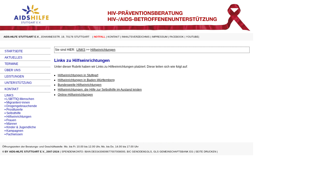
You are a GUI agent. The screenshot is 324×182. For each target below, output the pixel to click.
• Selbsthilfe (10, 113)
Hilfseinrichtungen (102, 49)
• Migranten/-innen (15, 102)
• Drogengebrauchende (18, 106)
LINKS (6, 95)
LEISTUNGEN (12, 76)
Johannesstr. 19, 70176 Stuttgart (65, 36)
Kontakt (113, 36)
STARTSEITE (11, 51)
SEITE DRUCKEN (205, 151)
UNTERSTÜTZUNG (16, 83)
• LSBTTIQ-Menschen (17, 99)
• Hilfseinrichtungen (15, 116)
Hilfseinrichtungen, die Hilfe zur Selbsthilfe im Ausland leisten (100, 89)
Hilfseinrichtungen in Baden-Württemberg (86, 80)
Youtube (192, 36)
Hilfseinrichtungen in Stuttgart (78, 75)
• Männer (8, 123)
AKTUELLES (11, 57)
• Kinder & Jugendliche (18, 127)
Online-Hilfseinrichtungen (75, 94)
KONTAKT (9, 89)
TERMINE (9, 64)
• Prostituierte (11, 109)
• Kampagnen (11, 131)
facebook (177, 36)
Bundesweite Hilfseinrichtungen (80, 85)
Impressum (159, 36)
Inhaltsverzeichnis (136, 36)
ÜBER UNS (10, 70)
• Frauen (8, 120)
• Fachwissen (11, 134)
